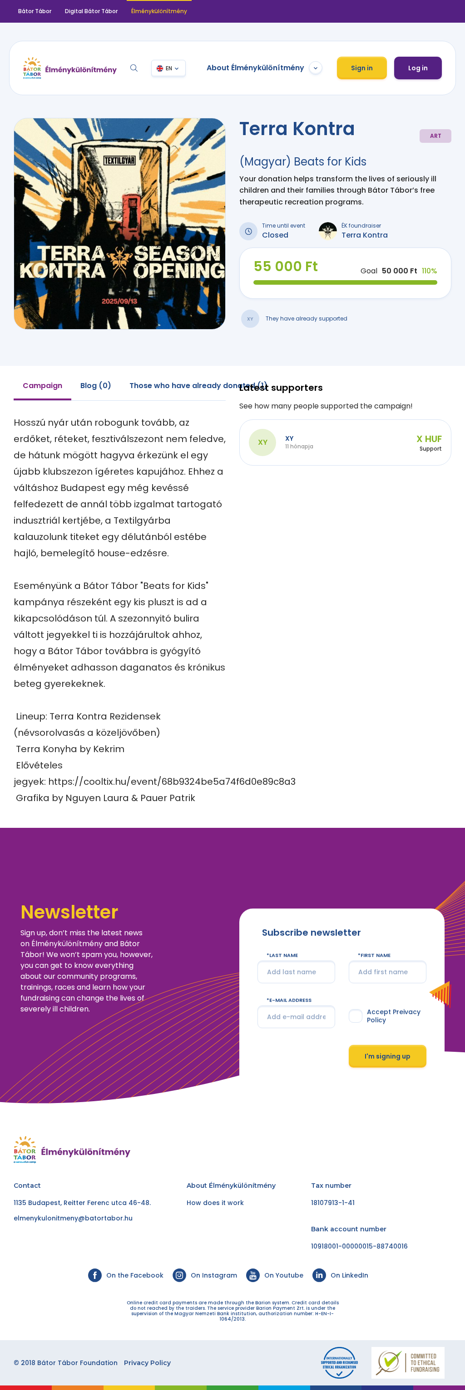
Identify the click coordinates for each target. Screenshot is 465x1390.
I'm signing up (388, 1055)
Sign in (362, 68)
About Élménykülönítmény (255, 68)
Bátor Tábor (34, 11)
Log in (418, 68)
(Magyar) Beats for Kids (302, 161)
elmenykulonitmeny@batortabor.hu (73, 1218)
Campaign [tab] (42, 385)
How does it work (215, 1203)
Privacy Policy (147, 1363)
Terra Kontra (364, 235)
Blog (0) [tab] (95, 385)
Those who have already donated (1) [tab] (198, 385)
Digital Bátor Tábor (91, 11)
